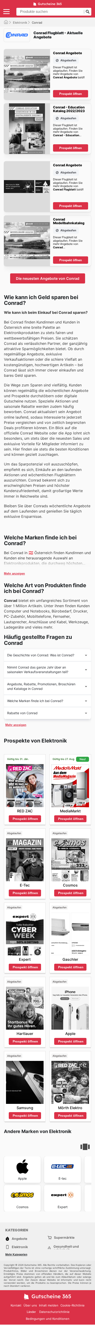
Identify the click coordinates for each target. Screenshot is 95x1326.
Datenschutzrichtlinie (54, 1312)
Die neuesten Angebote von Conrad (47, 278)
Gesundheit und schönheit (66, 1248)
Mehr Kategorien (16, 1254)
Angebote (19, 1239)
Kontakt (16, 1305)
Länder (31, 1312)
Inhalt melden (48, 1305)
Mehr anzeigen (14, 573)
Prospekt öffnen (70, 94)
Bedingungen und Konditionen (47, 1318)
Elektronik (20, 22)
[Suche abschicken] (87, 11)
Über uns (30, 1305)
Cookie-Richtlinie (72, 1305)
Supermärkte (64, 1237)
